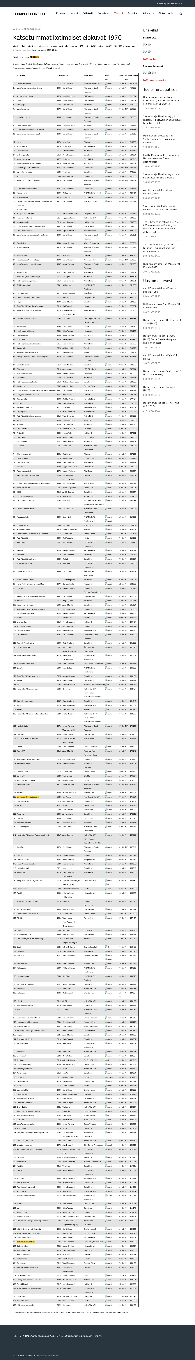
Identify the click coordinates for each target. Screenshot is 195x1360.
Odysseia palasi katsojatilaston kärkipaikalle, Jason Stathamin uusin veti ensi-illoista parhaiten (161, 100)
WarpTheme (53, 1356)
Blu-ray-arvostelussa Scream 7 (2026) (159, 388)
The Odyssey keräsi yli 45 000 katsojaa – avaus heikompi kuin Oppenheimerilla (159, 248)
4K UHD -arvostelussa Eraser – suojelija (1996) (159, 191)
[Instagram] (22, 3)
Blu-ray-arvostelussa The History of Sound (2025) (162, 321)
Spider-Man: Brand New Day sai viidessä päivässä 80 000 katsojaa (161, 207)
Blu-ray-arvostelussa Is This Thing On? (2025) (161, 404)
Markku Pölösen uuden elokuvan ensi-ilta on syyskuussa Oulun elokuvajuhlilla (162, 158)
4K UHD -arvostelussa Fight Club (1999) (160, 356)
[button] (180, 13)
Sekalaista (148, 13)
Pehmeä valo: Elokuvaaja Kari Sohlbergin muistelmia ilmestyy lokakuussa (159, 139)
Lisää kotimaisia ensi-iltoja (155, 80)
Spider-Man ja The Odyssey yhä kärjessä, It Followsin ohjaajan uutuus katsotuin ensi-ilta (162, 119)
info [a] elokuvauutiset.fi (170, 3)
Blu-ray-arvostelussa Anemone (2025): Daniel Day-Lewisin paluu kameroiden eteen (160, 339)
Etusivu (60, 13)
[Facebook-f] (14, 3)
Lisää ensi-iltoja (150, 59)
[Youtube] (18, 3)
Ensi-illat (133, 13)
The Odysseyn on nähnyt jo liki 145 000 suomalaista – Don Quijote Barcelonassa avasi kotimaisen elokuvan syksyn (161, 227)
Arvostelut (104, 13)
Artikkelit (88, 13)
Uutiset (73, 13)
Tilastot (118, 13)
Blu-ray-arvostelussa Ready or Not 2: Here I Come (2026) (162, 372)
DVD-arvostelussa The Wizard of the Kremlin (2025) (162, 265)
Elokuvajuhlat (166, 13)
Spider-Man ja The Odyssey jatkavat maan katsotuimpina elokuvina (161, 175)
